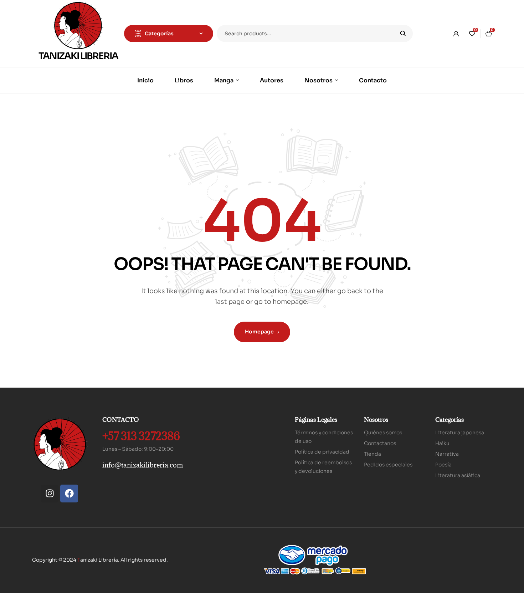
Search (403, 33)
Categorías (449, 420)
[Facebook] (69, 493)
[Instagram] (49, 493)
